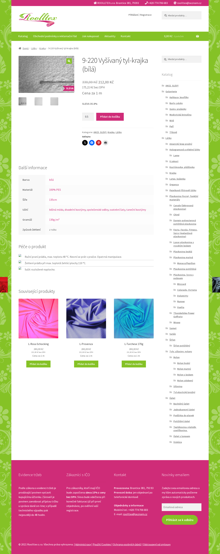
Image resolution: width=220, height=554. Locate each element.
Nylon (176, 357)
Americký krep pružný (180, 143)
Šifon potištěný (181, 345)
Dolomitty (182, 295)
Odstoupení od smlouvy (156, 544)
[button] (69, 61)
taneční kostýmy (136, 209)
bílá (51, 179)
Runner (181, 301)
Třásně (173, 132)
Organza (174, 184)
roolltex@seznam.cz (135, 514)
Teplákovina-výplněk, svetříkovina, (184, 429)
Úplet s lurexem (181, 436)
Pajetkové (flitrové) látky (182, 190)
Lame (176, 155)
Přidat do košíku (110, 116)
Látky (34, 48)
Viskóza (177, 442)
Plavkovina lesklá (182, 251)
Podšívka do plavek (183, 415)
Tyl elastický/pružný (184, 392)
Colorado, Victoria (187, 289)
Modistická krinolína (180, 114)
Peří (171, 126)
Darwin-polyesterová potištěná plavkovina (184, 222)
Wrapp (176, 322)
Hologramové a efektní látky (184, 149)
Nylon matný (184, 368)
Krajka (42, 48)
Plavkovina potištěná (184, 268)
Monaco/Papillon (186, 263)
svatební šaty (117, 209)
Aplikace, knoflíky (179, 97)
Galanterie (171, 91)
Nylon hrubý (183, 363)
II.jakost (173, 161)
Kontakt (126, 36)
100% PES (55, 189)
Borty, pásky (176, 103)
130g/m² (54, 219)
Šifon (172, 339)
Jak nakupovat (90, 36)
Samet (173, 328)
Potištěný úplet (181, 421)
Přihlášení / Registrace (140, 14)
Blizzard (181, 284)
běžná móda (56, 209)
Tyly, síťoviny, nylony (180, 351)
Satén (172, 333)
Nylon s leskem (185, 374)
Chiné (176, 214)
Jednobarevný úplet (184, 409)
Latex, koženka (177, 178)
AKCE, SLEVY (100, 132)
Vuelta (180, 307)
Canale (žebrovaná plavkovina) (183, 207)
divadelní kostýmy (75, 209)
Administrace (83, 544)
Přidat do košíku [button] (38, 364)
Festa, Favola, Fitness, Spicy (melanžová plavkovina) (185, 233)
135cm (53, 199)
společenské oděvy (97, 209)
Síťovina (177, 386)
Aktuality (109, 36)
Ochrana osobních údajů (127, 544)
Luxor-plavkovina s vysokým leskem (183, 244)
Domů (26, 48)
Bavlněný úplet (181, 403)
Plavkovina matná (183, 257)
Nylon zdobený (185, 380)
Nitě (171, 120)
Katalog (23, 36)
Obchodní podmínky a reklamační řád (55, 36)
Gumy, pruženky (177, 109)
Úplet (172, 398)
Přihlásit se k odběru (179, 520)
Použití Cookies (102, 544)
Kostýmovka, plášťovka (182, 167)
